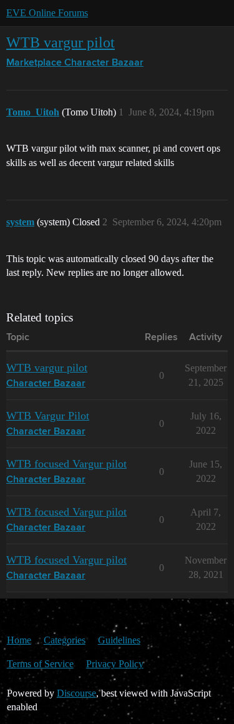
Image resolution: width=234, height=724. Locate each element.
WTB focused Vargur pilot (66, 463)
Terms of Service (40, 663)
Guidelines (119, 640)
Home (19, 640)
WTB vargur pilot (60, 42)
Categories (64, 640)
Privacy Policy (115, 663)
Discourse (76, 693)
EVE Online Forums (47, 12)
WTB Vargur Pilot (47, 415)
